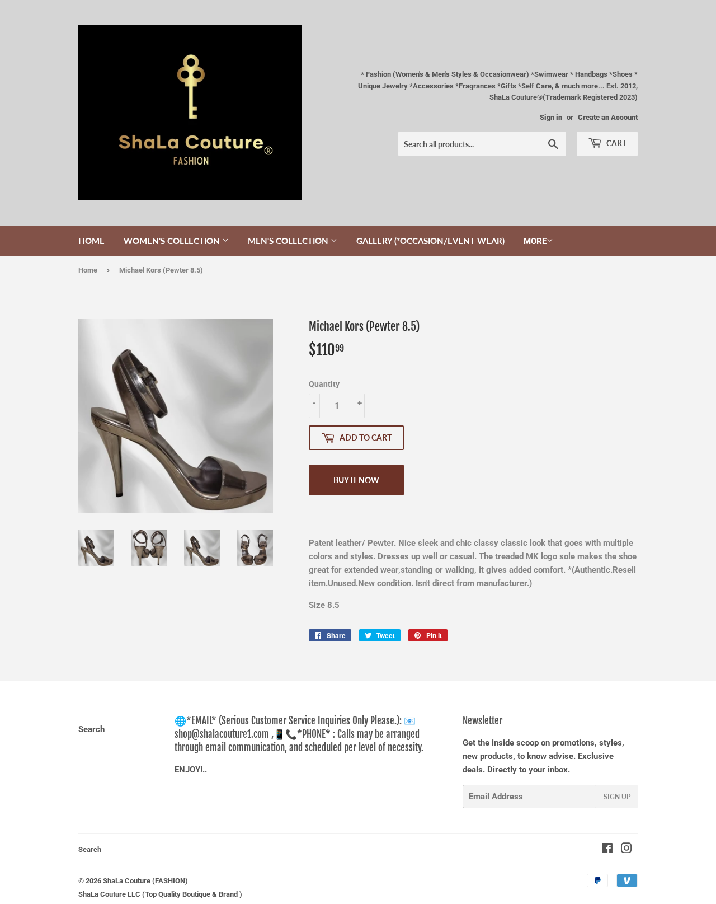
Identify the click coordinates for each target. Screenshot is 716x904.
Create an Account (608, 117)
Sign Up (617, 797)
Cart (615, 143)
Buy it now (356, 480)
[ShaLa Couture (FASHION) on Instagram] (626, 850)
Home (91, 241)
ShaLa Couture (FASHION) (145, 881)
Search (91, 729)
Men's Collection (289, 241)
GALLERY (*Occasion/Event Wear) (430, 241)
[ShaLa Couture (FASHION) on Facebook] (607, 850)
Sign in (551, 117)
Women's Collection (173, 241)
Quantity (324, 384)
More (535, 241)
